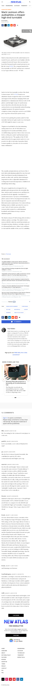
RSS (2, 670)
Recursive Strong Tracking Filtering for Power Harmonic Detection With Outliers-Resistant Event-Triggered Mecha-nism (16, 293)
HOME (3, 648)
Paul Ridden (11, 329)
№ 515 (16, 94)
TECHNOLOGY (21, 653)
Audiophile (17, 309)
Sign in (5, 418)
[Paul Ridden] (3, 330)
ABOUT (3, 653)
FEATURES (4, 657)
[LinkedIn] (8, 25)
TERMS (3, 664)
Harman (8, 254)
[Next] (28, 379)
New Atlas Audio (19, 312)
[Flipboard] (14, 25)
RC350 (11, 66)
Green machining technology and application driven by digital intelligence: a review (15, 269)
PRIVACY (3, 666)
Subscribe (16, 635)
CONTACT (4, 668)
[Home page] (16, 2)
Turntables (25, 306)
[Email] (17, 25)
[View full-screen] (30, 31)
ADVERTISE (4, 661)
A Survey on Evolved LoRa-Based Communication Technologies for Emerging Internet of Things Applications (15, 286)
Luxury (26, 309)
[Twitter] (5, 25)
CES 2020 (8, 309)
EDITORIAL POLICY (6, 655)
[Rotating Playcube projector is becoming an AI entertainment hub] (16, 372)
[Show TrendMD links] (29, 301)
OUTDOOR (17, 5)
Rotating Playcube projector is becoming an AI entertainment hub (16, 383)
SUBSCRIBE (4, 650)
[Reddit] (11, 25)
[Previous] (3, 379)
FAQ (2, 672)
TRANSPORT (24, 5)
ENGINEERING (9, 5)
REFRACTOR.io (21, 657)
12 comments (17, 321)
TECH (2, 5)
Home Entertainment (6, 9)
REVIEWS (3, 659)
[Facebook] (2, 25)
